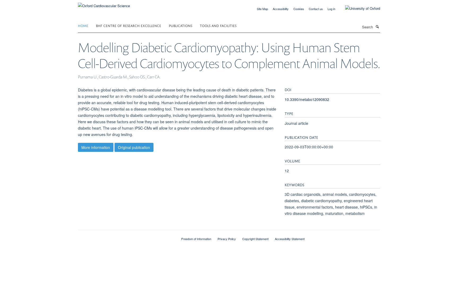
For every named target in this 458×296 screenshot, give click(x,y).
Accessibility (281, 9)
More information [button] (95, 147)
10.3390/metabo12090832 (307, 99)
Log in (331, 9)
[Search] (377, 26)
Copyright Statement (255, 239)
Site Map (262, 9)
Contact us (316, 9)
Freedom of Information (196, 239)
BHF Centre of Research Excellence (128, 25)
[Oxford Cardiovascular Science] (104, 3)
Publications (180, 25)
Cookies (298, 9)
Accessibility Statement (290, 239)
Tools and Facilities (218, 25)
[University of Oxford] (358, 8)
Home (83, 25)
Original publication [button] (134, 147)
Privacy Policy (227, 239)
